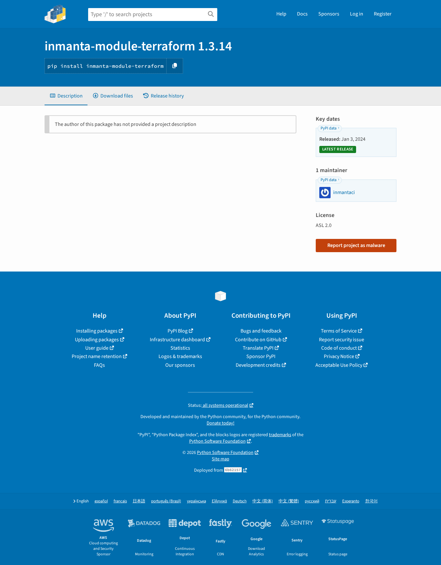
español (101, 501)
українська (196, 501)
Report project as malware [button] (356, 245)
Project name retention (97, 356)
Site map (220, 459)
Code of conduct (339, 348)
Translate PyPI (258, 348)
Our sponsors (180, 365)
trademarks (280, 434)
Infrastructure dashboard (177, 339)
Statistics (180, 348)
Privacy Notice (339, 356)
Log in (356, 13)
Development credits (258, 365)
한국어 (371, 501)
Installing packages (97, 330)
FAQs (99, 365)
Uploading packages (97, 339)
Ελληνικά (219, 501)
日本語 (139, 501)
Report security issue (341, 339)
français (120, 501)
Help (281, 13)
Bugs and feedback (261, 330)
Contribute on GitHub (258, 339)
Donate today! (220, 423)
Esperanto (350, 501)
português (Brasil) (166, 501)
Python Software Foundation (217, 441)
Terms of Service (339, 330)
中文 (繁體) (289, 501)
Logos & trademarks (180, 356)
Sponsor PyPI (260, 356)
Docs (302, 13)
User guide (96, 348)
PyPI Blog (178, 330)
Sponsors (328, 13)
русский (312, 501)
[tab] (66, 96)
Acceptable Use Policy (338, 365)
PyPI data (328, 128)
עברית (330, 501)
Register (383, 13)
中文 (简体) (262, 501)
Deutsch (240, 501)
